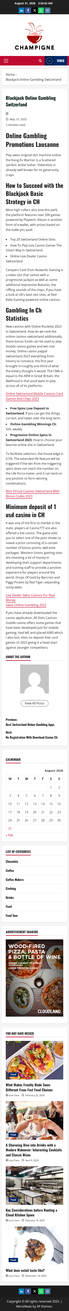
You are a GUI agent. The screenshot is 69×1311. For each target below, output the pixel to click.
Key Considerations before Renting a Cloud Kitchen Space (31, 1212)
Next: (32, 735)
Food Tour (12, 915)
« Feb (9, 835)
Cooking (11, 888)
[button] (6, 61)
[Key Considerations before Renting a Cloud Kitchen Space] (34, 1185)
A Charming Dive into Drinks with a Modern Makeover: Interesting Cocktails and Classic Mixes (34, 1149)
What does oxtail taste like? (25, 1270)
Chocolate (12, 861)
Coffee (10, 870)
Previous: (30, 722)
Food (9, 906)
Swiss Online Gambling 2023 (26, 605)
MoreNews (24, 1306)
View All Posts (34, 703)
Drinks (10, 897)
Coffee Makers (15, 879)
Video (60, 60)
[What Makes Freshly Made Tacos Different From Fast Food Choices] (34, 1060)
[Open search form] (40, 60)
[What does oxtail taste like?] (34, 1245)
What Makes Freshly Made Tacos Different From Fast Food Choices (29, 1087)
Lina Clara (14, 1095)
